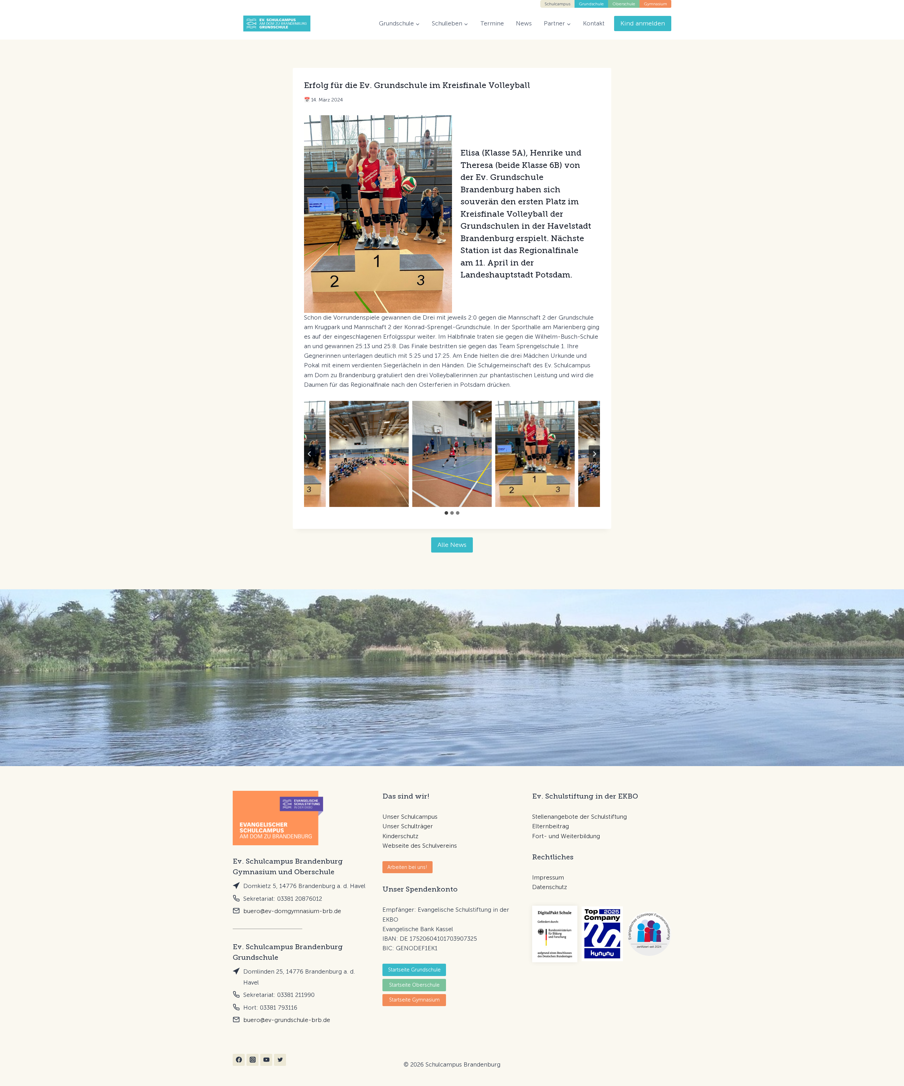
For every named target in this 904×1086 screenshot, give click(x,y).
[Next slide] (594, 453)
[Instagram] (252, 1060)
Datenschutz (549, 887)
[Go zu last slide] (309, 453)
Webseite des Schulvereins (419, 845)
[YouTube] (266, 1060)
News (524, 23)
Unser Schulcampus (410, 816)
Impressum (548, 877)
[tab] (446, 513)
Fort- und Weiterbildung (566, 836)
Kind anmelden (642, 23)
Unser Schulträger (407, 826)
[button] (369, 454)
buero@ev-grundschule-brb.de (286, 1019)
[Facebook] (239, 1060)
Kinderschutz (400, 836)
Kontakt (594, 23)
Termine (492, 23)
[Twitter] (280, 1060)
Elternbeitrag (550, 826)
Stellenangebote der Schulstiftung (579, 816)
